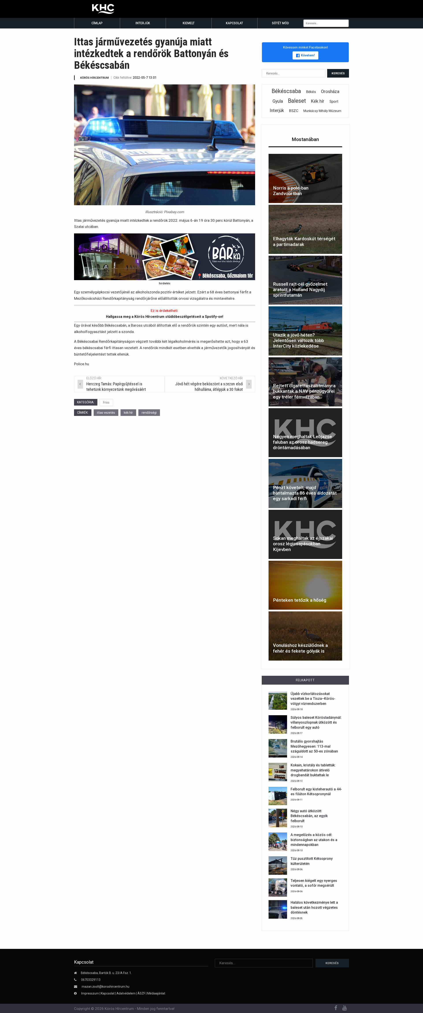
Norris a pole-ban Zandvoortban (290, 190)
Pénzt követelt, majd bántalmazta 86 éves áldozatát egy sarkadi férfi (305, 493)
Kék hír (317, 101)
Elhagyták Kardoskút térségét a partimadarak (304, 241)
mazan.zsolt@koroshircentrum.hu (105, 986)
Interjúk (142, 23)
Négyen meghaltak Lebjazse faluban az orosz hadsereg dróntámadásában (302, 442)
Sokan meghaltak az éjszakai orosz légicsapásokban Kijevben (303, 544)
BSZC (293, 110)
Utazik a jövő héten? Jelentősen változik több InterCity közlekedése (298, 340)
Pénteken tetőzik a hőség (299, 600)
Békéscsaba (286, 91)
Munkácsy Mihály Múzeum (322, 111)
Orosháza (330, 91)
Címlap (96, 23)
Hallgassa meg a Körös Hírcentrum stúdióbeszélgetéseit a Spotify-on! (164, 317)
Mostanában (305, 139)
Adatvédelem (126, 993)
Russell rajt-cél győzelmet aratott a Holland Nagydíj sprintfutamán (300, 289)
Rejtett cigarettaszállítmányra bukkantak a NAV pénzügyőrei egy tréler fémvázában (304, 391)
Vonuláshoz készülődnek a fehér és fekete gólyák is (300, 648)
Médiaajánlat (156, 993)
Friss (106, 402)
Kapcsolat (234, 23)
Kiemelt (189, 23)
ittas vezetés (106, 412)
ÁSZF (141, 993)
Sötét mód (280, 23)
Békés (311, 92)
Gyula (278, 101)
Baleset (297, 101)
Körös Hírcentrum (94, 77)
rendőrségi (149, 412)
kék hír (128, 412)
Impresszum (90, 993)
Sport (333, 101)
